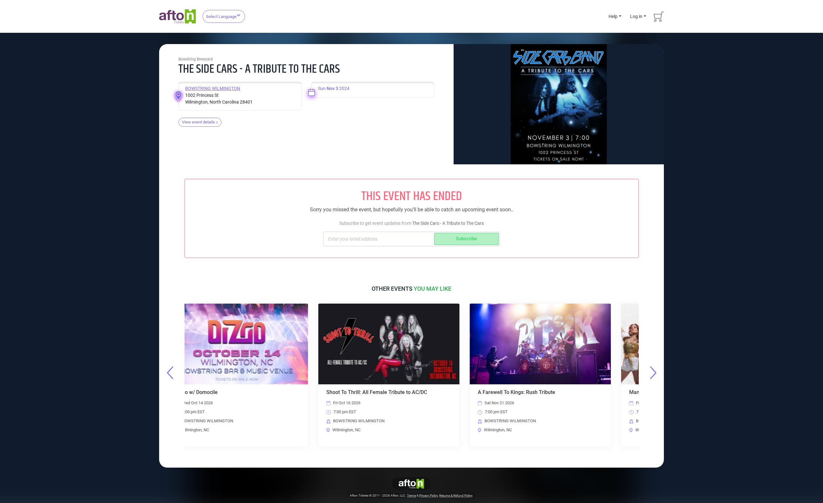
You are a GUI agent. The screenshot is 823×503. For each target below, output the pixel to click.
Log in (636, 16)
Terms (411, 495)
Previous (170, 373)
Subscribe (466, 239)
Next (653, 373)
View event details (198, 122)
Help (613, 16)
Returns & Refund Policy (455, 495)
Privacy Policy (428, 495)
